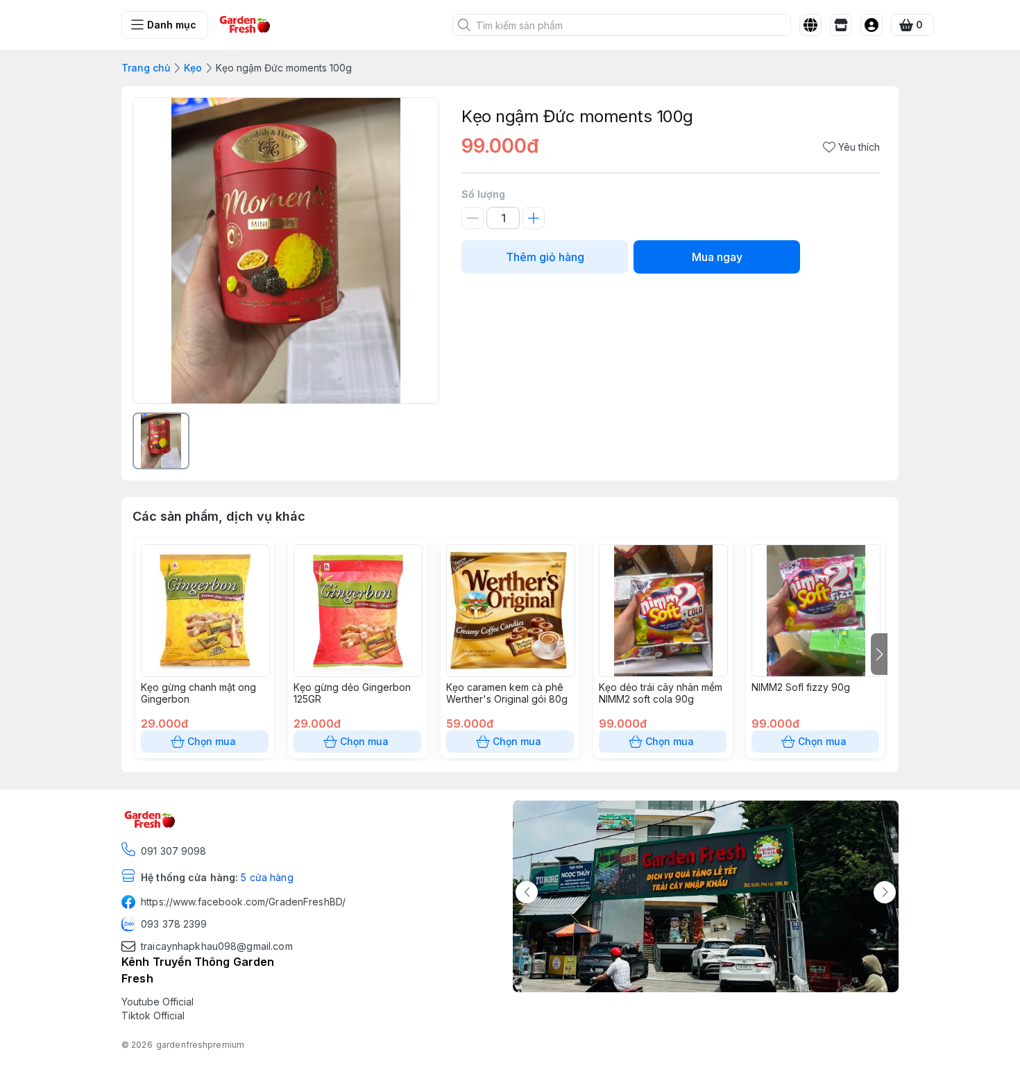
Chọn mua (211, 741)
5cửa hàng (267, 877)
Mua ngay (717, 257)
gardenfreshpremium (200, 1044)
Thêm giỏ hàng (545, 257)
